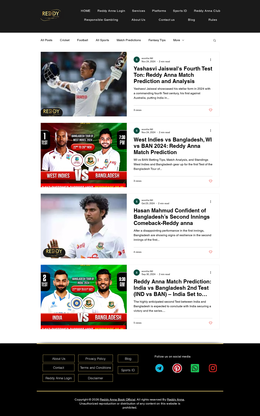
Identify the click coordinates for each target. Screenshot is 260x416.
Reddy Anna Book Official (117, 399)
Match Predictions (129, 40)
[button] (213, 19)
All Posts (46, 40)
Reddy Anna (175, 399)
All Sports (102, 40)
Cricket (64, 40)
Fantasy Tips (157, 40)
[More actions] (212, 59)
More (176, 40)
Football (82, 40)
